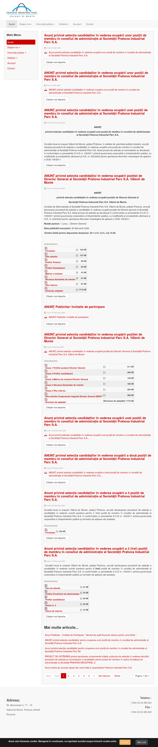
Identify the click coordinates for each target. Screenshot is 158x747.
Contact (90, 24)
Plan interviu (51, 285)
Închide (125, 742)
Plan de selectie (52, 588)
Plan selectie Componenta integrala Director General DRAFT (73, 396)
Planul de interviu (53, 611)
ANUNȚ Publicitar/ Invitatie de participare (74, 306)
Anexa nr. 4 (50, 605)
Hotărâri (63, 24)
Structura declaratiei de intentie (60, 279)
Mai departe (104, 675)
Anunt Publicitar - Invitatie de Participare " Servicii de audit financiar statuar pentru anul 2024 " (90, 634)
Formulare (50, 250)
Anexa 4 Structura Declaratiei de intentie (64, 385)
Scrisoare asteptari (54, 290)
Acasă (12, 24)
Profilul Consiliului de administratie (62, 594)
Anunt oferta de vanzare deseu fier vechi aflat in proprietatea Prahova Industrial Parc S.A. (88, 667)
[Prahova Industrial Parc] (21, 10)
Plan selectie (51, 256)
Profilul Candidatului (55, 268)
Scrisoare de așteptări (55, 402)
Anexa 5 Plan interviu (55, 390)
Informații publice (44, 24)
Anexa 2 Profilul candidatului (59, 373)
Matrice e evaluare (53, 273)
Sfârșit (117, 675)
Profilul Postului (53, 262)
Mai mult (141, 742)
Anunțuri (77, 24)
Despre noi (24, 24)
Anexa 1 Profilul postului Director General (65, 367)
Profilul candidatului (55, 599)
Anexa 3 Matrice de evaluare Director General (66, 379)
